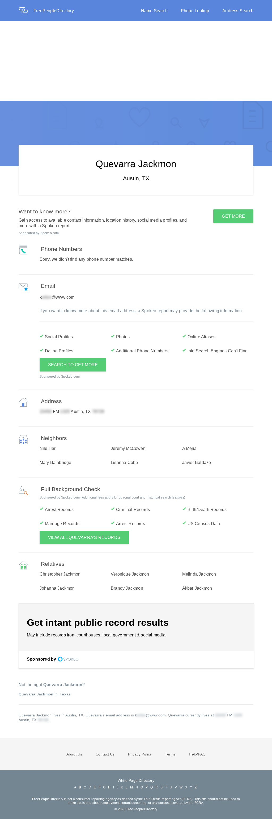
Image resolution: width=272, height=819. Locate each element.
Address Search (237, 11)
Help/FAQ (197, 754)
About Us (74, 754)
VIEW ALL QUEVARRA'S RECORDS (84, 537)
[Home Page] (26, 11)
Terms (170, 754)
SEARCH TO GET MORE (73, 364)
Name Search (154, 11)
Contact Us (105, 754)
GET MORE (233, 216)
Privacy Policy (140, 754)
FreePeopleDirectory (53, 11)
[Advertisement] (136, 61)
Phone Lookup (195, 11)
